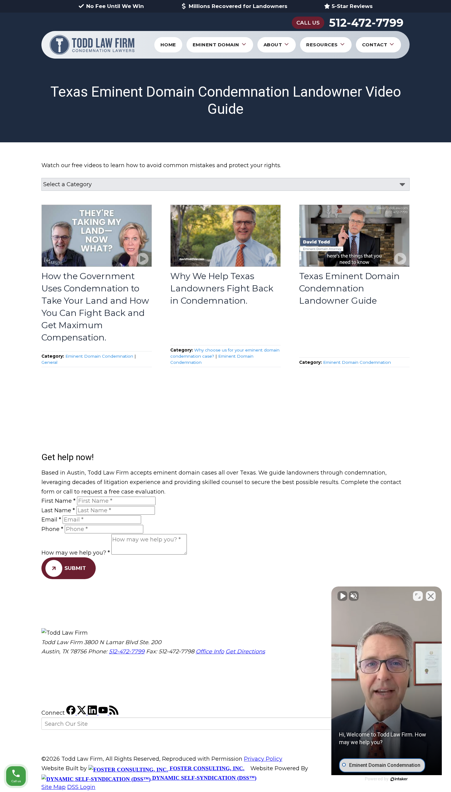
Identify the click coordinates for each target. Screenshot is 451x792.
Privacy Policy (263, 758)
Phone (52, 529)
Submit (75, 568)
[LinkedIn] (93, 712)
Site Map (53, 787)
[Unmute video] (342, 596)
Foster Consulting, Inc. (206, 768)
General (49, 362)
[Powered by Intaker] (399, 779)
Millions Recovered (238, 6)
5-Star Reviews (352, 6)
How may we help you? (75, 552)
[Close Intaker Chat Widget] (431, 596)
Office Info (210, 651)
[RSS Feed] (113, 712)
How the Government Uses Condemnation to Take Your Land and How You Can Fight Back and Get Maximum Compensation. (95, 307)
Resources (322, 45)
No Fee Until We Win (115, 6)
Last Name (58, 510)
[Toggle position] (418, 596)
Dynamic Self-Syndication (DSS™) (203, 778)
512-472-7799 (366, 23)
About (273, 45)
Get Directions (245, 651)
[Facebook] (71, 712)
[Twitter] (82, 712)
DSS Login (81, 787)
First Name (58, 501)
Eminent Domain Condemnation (99, 356)
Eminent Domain (216, 45)
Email (51, 519)
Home (168, 45)
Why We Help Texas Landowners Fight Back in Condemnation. (221, 288)
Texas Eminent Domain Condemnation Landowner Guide (349, 288)
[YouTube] (103, 712)
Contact (374, 45)
